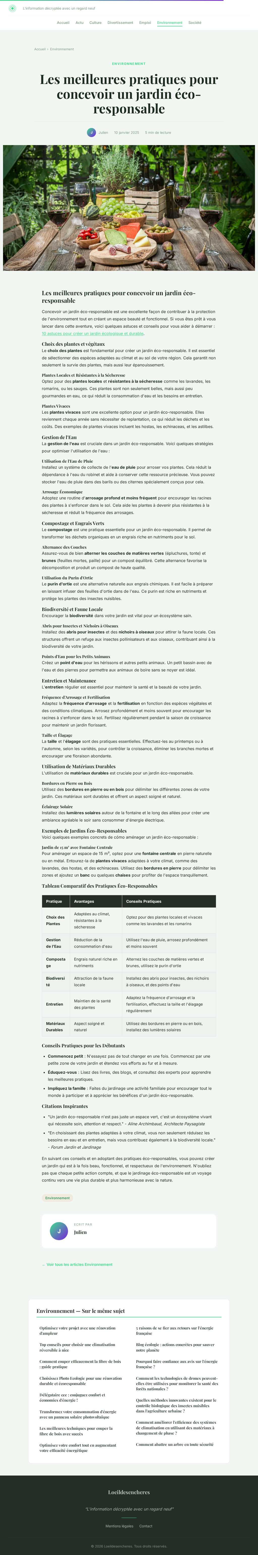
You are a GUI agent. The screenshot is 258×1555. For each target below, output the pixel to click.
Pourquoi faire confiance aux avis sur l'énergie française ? (177, 1364)
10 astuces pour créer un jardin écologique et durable (92, 333)
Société (194, 22)
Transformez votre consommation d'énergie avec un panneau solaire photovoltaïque (78, 1414)
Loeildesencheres (129, 1491)
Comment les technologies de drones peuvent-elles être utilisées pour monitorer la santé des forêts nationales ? (177, 1384)
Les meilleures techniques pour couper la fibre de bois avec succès (76, 1431)
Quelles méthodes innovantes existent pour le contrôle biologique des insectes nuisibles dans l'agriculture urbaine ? (176, 1405)
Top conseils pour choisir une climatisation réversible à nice (77, 1347)
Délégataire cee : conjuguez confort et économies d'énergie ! (72, 1397)
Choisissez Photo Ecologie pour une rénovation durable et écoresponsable (81, 1381)
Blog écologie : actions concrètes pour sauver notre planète (175, 1347)
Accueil (63, 22)
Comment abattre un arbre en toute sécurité (175, 1444)
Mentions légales (119, 1526)
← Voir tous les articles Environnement (77, 1264)
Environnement (169, 22)
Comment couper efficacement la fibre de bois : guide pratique (80, 1364)
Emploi (145, 22)
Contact (145, 1526)
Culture (95, 22)
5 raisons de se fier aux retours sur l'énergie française (174, 1330)
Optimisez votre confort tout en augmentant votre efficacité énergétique (78, 1448)
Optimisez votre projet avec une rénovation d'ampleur (77, 1330)
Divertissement (120, 22)
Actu (79, 22)
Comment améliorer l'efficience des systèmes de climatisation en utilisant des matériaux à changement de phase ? (176, 1428)
